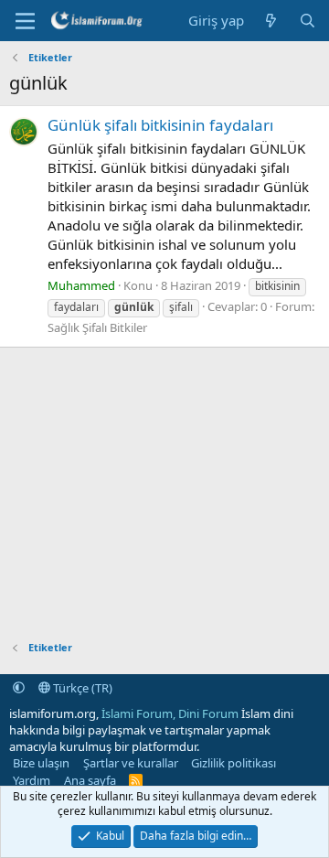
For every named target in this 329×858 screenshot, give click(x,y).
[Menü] (25, 21)
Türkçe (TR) (81, 688)
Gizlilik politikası (233, 763)
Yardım (31, 780)
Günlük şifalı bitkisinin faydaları (160, 124)
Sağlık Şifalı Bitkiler (97, 327)
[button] (18, 688)
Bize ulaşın (41, 763)
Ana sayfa (90, 780)
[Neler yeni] (271, 21)
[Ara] (307, 21)
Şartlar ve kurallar (130, 763)
